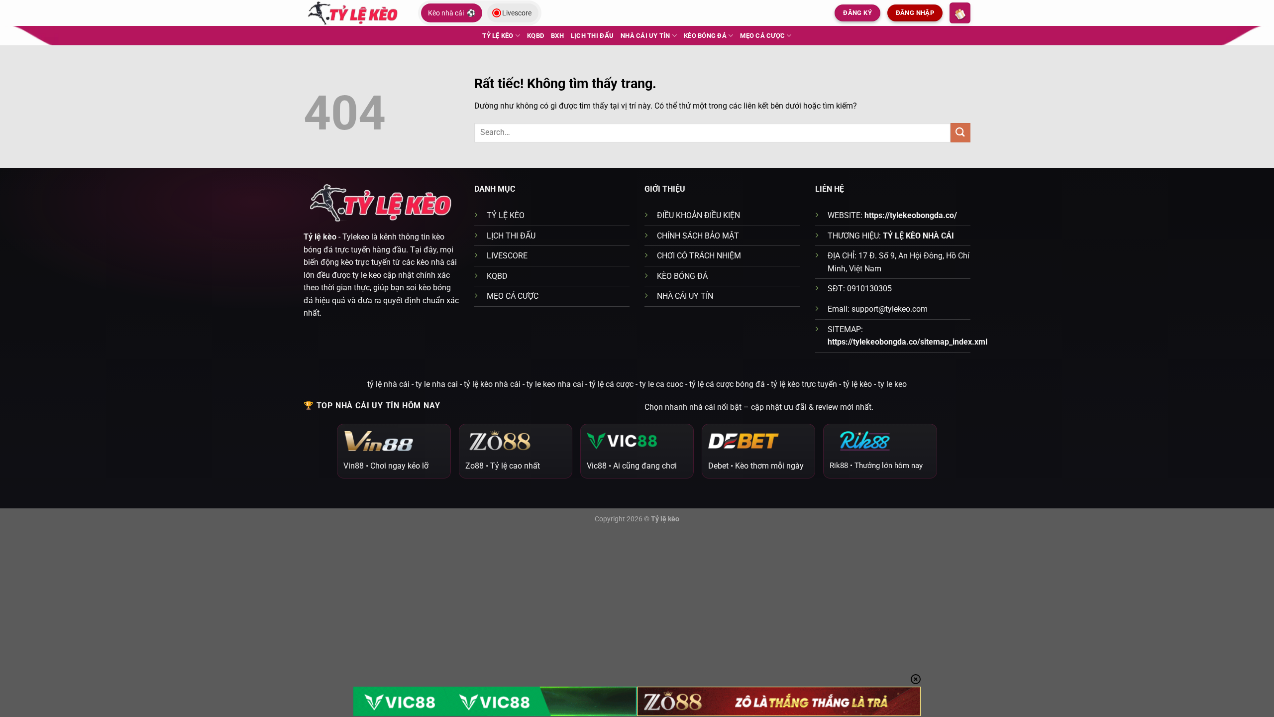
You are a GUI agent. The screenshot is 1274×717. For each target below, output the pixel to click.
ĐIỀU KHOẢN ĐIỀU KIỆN (698, 215)
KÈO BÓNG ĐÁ (705, 35)
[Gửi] (960, 132)
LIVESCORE (507, 255)
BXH (557, 35)
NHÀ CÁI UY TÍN (645, 35)
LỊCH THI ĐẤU (592, 35)
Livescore (516, 13)
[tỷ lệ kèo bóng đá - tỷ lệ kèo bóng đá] (353, 12)
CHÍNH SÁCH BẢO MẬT (698, 235)
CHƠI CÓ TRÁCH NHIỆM (699, 255)
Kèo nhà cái (451, 13)
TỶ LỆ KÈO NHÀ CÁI (918, 235)
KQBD (535, 35)
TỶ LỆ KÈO (497, 35)
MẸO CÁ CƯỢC (762, 35)
